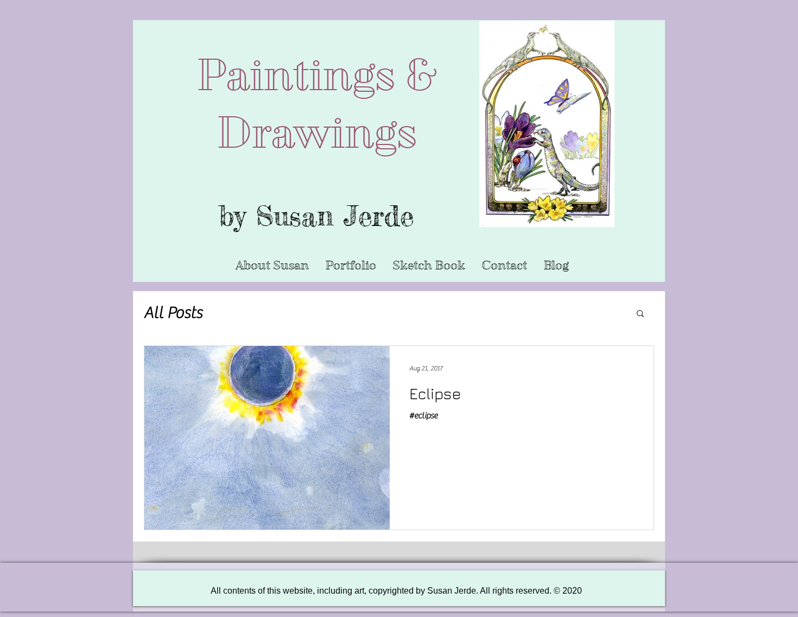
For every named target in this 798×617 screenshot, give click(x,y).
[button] (350, 265)
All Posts (173, 312)
